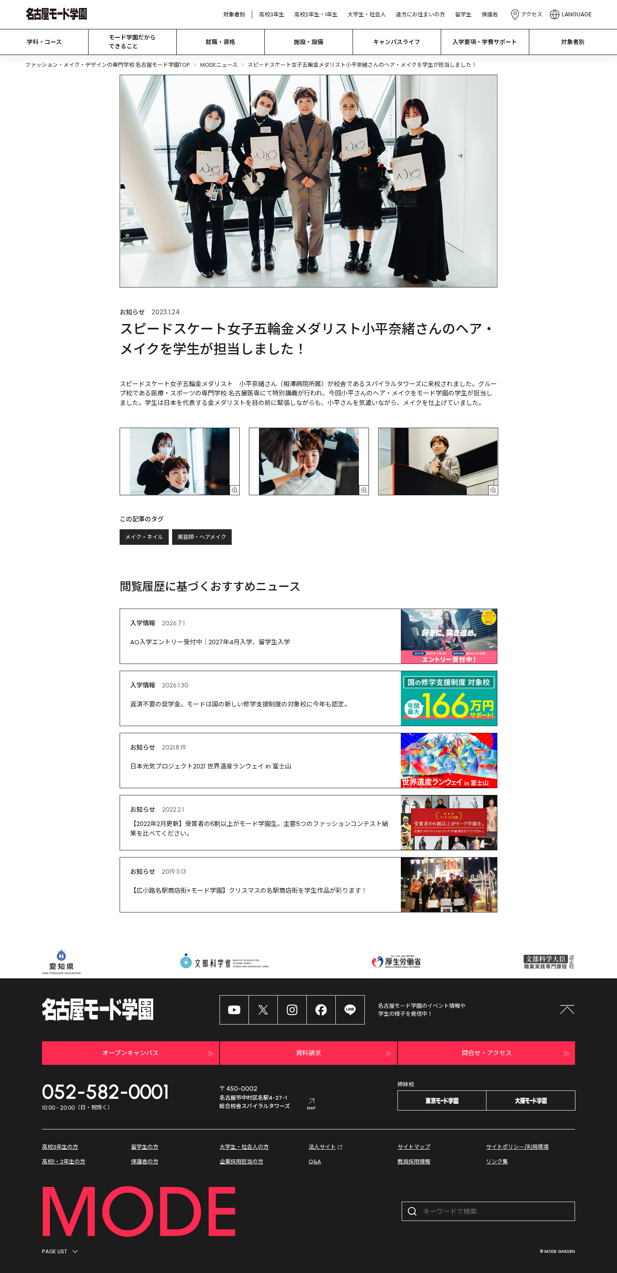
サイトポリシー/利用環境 (517, 1147)
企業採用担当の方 (241, 1162)
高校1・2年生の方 (63, 1162)
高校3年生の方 (60, 1147)
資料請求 (308, 1052)
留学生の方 (144, 1147)
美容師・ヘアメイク (202, 537)
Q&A (314, 1162)
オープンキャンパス (130, 1052)
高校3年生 (271, 14)
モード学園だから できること (132, 41)
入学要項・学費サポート (484, 42)
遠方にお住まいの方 (420, 14)
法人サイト (322, 1147)
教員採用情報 (413, 1162)
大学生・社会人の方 (244, 1147)
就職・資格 (220, 42)
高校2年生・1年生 (315, 14)
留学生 (463, 14)
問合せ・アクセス (487, 1052)
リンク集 (497, 1162)
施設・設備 (308, 42)
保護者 (489, 14)
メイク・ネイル (144, 537)
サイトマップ (413, 1147)
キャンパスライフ (396, 42)
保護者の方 (144, 1162)
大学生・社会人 (367, 14)
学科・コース (44, 42)
